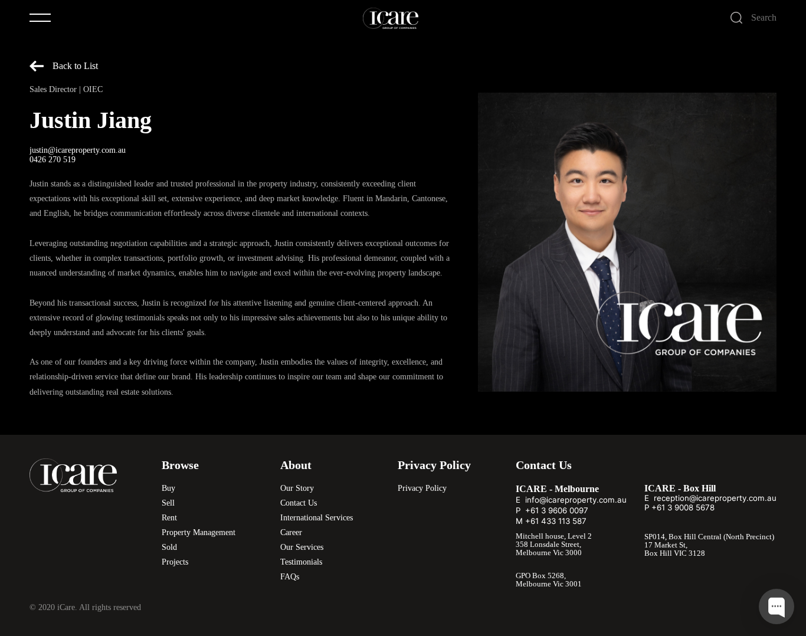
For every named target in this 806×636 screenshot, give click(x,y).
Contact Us (298, 503)
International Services (316, 517)
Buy (168, 488)
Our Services (301, 547)
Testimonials (301, 562)
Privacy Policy (422, 488)
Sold (169, 547)
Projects (175, 562)
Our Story (297, 488)
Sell (168, 503)
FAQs (289, 576)
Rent (169, 517)
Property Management (198, 532)
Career (291, 532)
